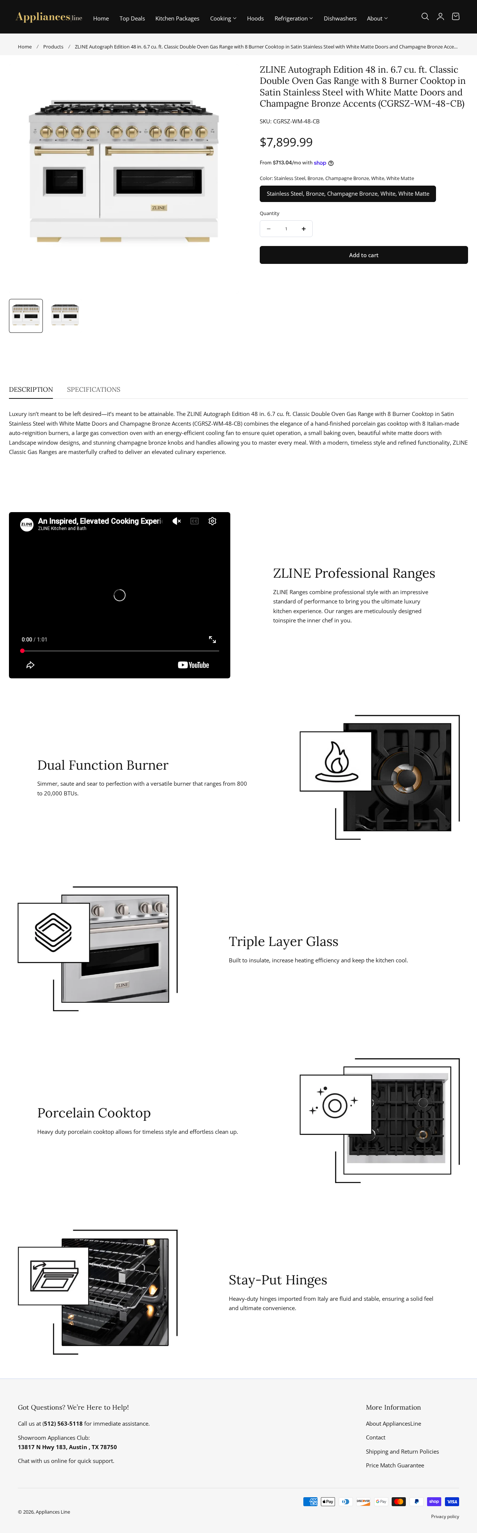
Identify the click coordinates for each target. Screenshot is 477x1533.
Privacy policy (445, 1516)
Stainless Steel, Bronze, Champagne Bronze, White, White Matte (348, 194)
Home (25, 46)
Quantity (269, 213)
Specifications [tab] (93, 389)
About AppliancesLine (393, 1423)
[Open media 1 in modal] (225, 77)
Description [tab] (31, 389)
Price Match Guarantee (395, 1465)
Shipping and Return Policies (402, 1451)
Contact (375, 1437)
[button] (425, 16)
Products (53, 46)
